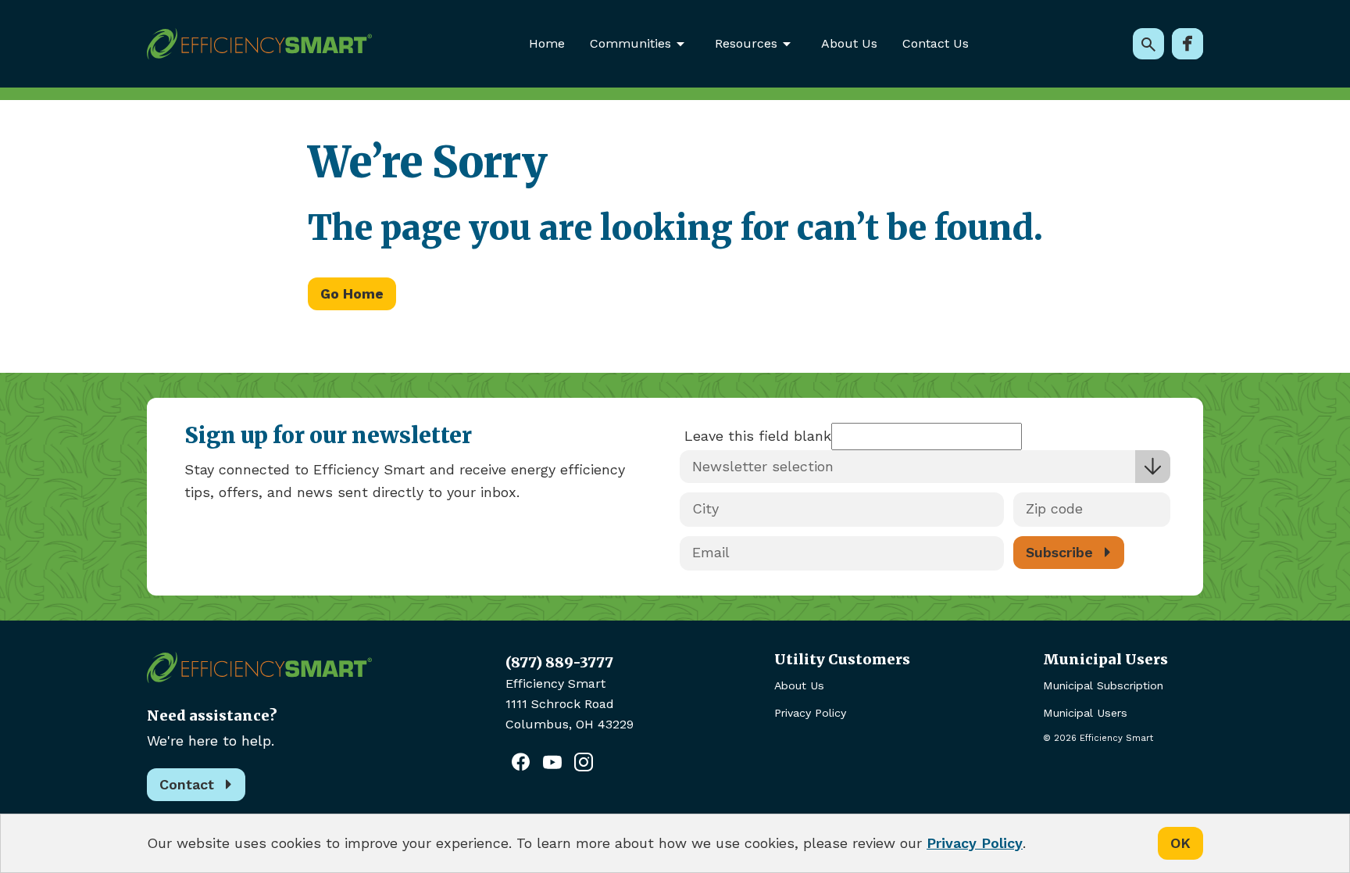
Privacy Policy (810, 713)
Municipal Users (1085, 713)
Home (547, 43)
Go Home (352, 293)
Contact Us (935, 43)
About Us (849, 43)
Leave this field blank (757, 436)
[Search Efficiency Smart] (1148, 43)
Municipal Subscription (1103, 685)
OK (1180, 843)
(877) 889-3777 (559, 662)
